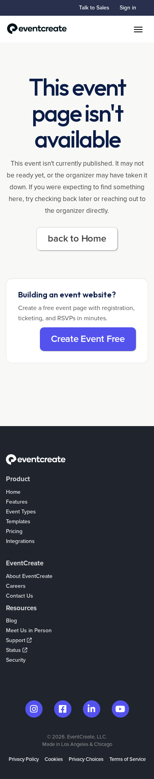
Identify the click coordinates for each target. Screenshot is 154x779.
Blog (11, 620)
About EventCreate (29, 576)
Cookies (54, 759)
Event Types (21, 511)
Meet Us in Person (29, 630)
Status (14, 650)
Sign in (128, 7)
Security (16, 660)
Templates (18, 521)
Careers (16, 586)
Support (16, 640)
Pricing (14, 531)
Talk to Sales (94, 7)
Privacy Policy (24, 759)
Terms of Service (127, 759)
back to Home (77, 238)
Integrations (20, 541)
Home (13, 492)
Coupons (17, 551)
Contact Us (19, 596)
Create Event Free (88, 339)
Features (17, 501)
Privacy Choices (86, 759)
